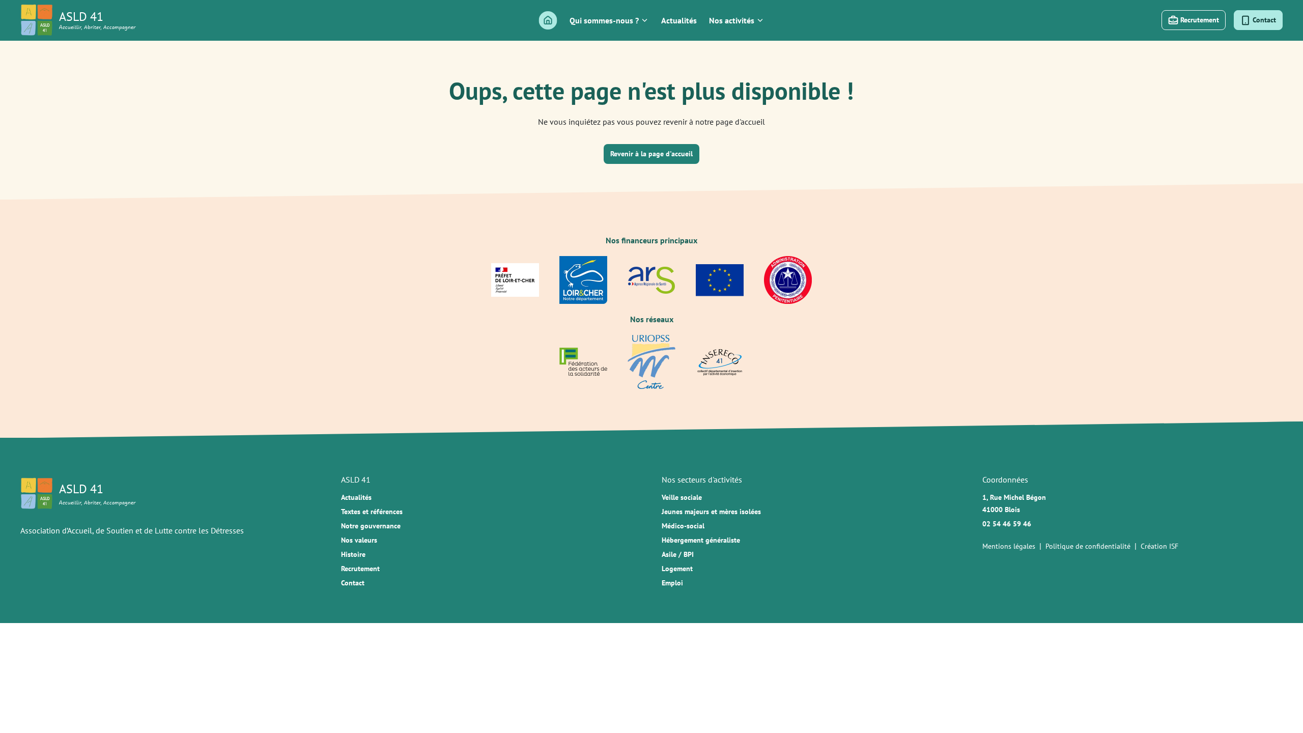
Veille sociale (682, 497)
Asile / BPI (678, 554)
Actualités (679, 20)
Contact (352, 582)
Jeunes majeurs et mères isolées (711, 511)
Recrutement (360, 568)
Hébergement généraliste (701, 540)
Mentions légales (1008, 546)
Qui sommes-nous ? (604, 20)
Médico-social (683, 525)
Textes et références (372, 511)
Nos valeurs (359, 540)
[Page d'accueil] (548, 20)
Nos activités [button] (731, 20)
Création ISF (1159, 546)
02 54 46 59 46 (1006, 523)
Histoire (353, 554)
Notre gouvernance (371, 525)
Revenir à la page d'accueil (651, 153)
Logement (677, 568)
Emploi (672, 582)
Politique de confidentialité (1087, 546)
